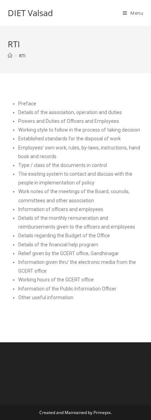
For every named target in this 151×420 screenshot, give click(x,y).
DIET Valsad (30, 13)
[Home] (10, 55)
